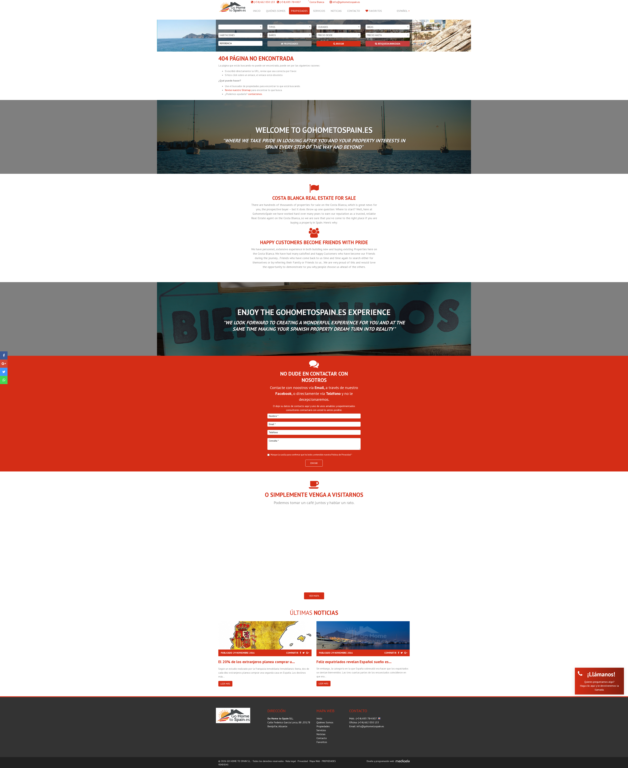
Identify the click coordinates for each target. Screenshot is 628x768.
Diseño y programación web (380, 761)
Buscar (339, 43)
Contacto (353, 10)
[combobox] (240, 27)
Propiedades (299, 10)
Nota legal (291, 761)
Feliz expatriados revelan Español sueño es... (354, 661)
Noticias (336, 10)
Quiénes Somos (275, 10)
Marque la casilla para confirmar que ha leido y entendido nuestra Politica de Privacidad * (311, 454)
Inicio (257, 10)
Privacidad (303, 761)
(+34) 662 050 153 (264, 2)
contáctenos (255, 94)
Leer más (225, 683)
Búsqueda (388, 43)
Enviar (314, 463)
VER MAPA (314, 595)
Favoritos (375, 10)
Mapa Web (315, 761)
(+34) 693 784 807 (290, 2)
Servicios (319, 10)
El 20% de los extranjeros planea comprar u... (256, 661)
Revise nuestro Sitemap (238, 90)
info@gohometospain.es (346, 2)
